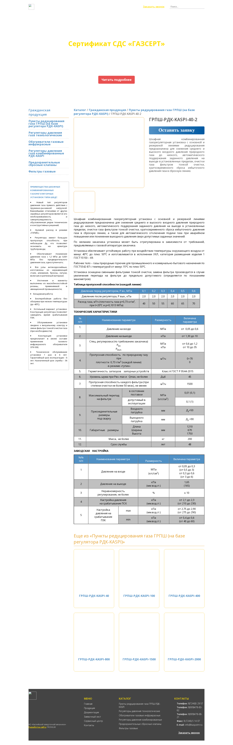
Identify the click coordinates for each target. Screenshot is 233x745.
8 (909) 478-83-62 (101, 6)
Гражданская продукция (107, 110)
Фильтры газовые (42, 171)
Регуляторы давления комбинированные (140, 719)
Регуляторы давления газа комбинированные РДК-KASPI (46, 153)
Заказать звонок (154, 6)
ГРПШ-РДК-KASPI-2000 (184, 659)
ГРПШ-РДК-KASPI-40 (94, 596)
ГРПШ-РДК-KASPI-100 (139, 596)
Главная (43, 17)
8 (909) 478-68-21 (126, 6)
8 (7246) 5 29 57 (77, 6)
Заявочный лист (127, 17)
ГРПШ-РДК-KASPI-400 (184, 596)
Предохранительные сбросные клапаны (44, 163)
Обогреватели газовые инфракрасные (46, 143)
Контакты (188, 17)
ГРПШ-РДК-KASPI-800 (94, 659)
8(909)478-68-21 (189, 716)
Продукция (67, 17)
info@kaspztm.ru (189, 724)
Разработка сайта (37, 727)
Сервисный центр (160, 17)
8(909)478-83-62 (189, 709)
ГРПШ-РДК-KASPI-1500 (139, 659)
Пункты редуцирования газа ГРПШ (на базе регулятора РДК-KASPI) (46, 123)
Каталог (80, 110)
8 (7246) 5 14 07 (188, 720)
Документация (95, 17)
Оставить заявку (177, 130)
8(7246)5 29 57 (190, 703)
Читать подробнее (117, 80)
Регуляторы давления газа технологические (45, 134)
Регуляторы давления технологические (139, 711)
